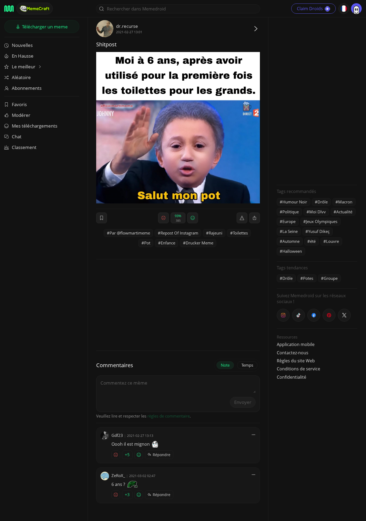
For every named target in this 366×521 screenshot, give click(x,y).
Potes (308, 278)
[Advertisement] (317, 100)
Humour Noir (294, 201)
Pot (147, 242)
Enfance (168, 242)
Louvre (332, 241)
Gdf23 (117, 435)
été (313, 241)
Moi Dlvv (317, 211)
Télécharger (44, 27)
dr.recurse (127, 26)
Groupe (331, 278)
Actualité (344, 211)
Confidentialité (291, 377)
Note (225, 365)
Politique (290, 211)
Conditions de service (298, 369)
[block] (254, 218)
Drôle (323, 201)
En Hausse (22, 56)
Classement (24, 147)
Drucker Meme (199, 242)
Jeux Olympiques (321, 221)
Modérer (21, 115)
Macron (345, 201)
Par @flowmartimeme (130, 233)
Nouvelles (22, 45)
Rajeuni (215, 233)
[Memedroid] (9, 8)
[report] (242, 218)
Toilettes (240, 233)
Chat (16, 136)
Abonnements (27, 88)
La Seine (290, 231)
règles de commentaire (168, 416)
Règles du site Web (296, 361)
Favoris (19, 104)
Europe (289, 221)
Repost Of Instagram (179, 233)
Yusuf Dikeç (319, 231)
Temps (247, 365)
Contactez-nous (292, 353)
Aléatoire (21, 77)
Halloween (292, 251)
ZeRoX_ (118, 475)
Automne (291, 241)
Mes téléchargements (34, 126)
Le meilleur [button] (24, 67)
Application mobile (296, 344)
